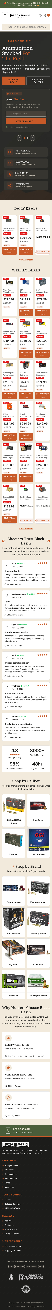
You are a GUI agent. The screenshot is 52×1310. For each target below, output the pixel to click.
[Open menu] (5, 15)
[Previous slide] (19, 138)
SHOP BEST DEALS (14, 81)
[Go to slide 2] (27, 138)
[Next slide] (32, 138)
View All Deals (26, 260)
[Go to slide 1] (25, 138)
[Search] (5, 27)
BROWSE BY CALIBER (38, 81)
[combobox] (29, 27)
